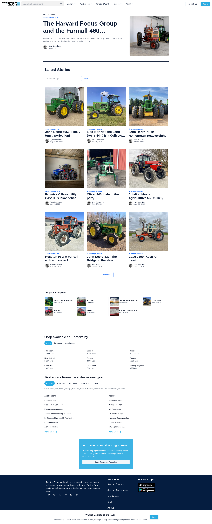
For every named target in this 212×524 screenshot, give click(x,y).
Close (154, 517)
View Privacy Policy (139, 519)
